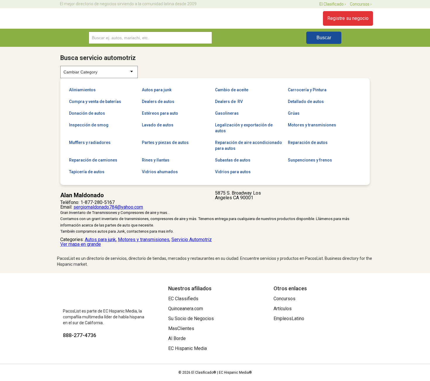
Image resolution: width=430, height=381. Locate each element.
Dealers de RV (229, 101)
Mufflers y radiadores (90, 142)
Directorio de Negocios (90, 18)
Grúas (294, 113)
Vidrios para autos (233, 171)
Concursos (284, 298)
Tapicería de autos (86, 171)
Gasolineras (227, 113)
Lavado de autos (157, 125)
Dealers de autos (158, 101)
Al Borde (177, 338)
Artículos (283, 308)
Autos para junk (156, 89)
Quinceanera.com (185, 308)
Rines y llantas (155, 160)
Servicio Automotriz (191, 239)
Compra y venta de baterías (95, 101)
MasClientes (181, 328)
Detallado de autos (306, 101)
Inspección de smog (89, 125)
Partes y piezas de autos (165, 142)
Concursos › (360, 4)
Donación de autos (87, 113)
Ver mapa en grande (80, 244)
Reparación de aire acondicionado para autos (248, 145)
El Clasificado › (332, 4)
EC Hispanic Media (187, 348)
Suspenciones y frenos (310, 160)
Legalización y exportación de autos (244, 128)
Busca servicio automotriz (98, 57)
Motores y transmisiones (312, 125)
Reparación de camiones (93, 160)
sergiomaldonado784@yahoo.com (108, 207)
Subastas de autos (232, 160)
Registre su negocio (348, 18)
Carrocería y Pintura (307, 89)
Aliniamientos (82, 89)
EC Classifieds (183, 298)
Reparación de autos (308, 142)
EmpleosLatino (289, 318)
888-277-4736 (79, 335)
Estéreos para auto (160, 113)
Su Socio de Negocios (191, 318)
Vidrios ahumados (160, 171)
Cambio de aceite (231, 89)
